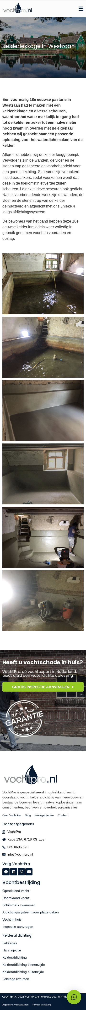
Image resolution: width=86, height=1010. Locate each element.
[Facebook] (6, 871)
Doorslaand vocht (15, 898)
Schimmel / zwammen (19, 905)
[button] (74, 997)
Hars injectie (11, 950)
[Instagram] (21, 871)
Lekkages (9, 943)
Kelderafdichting (14, 957)
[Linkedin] (13, 871)
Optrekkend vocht (15, 891)
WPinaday (64, 997)
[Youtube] (28, 871)
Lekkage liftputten (15, 979)
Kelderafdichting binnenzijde (23, 964)
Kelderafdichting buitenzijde (23, 972)
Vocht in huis (12, 919)
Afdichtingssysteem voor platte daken (30, 912)
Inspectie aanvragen (17, 926)
